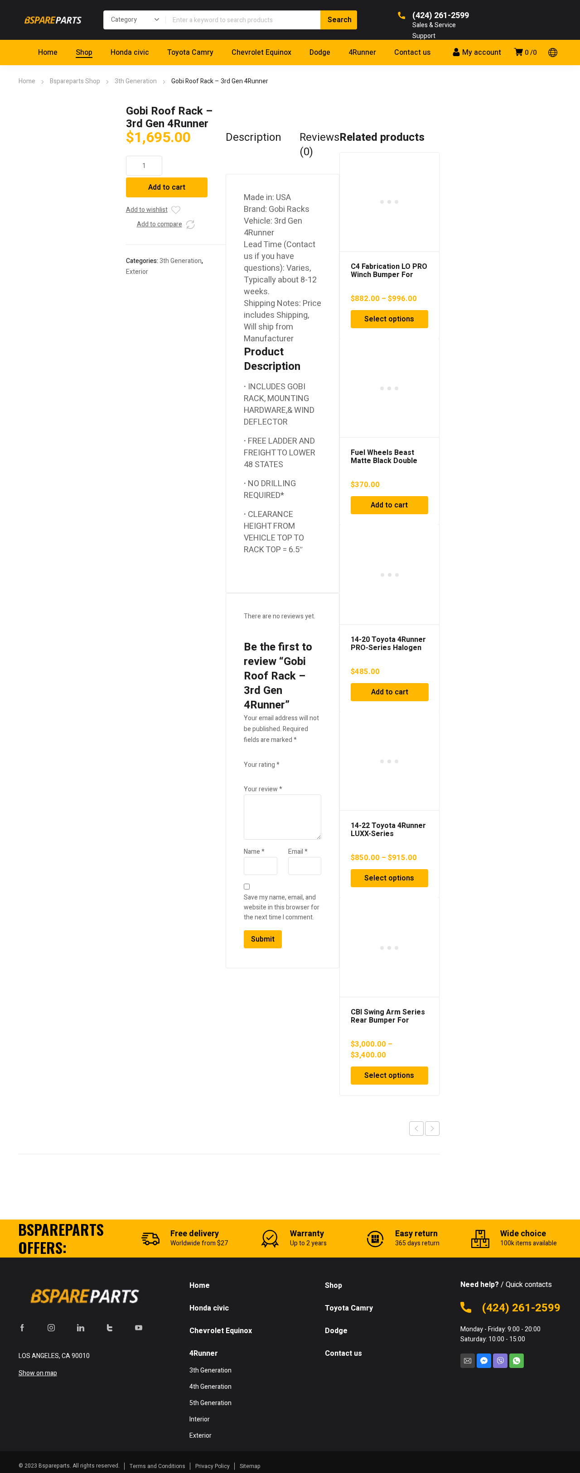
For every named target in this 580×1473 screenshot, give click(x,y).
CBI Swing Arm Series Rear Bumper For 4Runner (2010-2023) (388, 1020)
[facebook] (22, 1327)
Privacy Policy (212, 1466)
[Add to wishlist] (175, 210)
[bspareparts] (51, 20)
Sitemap (250, 1466)
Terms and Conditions (157, 1466)
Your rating (262, 765)
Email (298, 851)
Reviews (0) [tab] (319, 144)
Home (27, 81)
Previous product (416, 1128)
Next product (432, 1128)
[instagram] (51, 1327)
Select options (389, 319)
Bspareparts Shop (75, 81)
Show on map (38, 1373)
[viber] (500, 1360)
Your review (263, 789)
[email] (467, 1360)
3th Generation (136, 81)
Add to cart (166, 187)
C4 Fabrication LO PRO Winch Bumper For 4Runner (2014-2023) (389, 274)
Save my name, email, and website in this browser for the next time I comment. (281, 907)
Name (254, 851)
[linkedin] (80, 1327)
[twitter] (109, 1327)
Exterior (137, 272)
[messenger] (484, 1360)
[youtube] (138, 1327)
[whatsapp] (516, 1360)
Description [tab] (253, 137)
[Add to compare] (190, 224)
